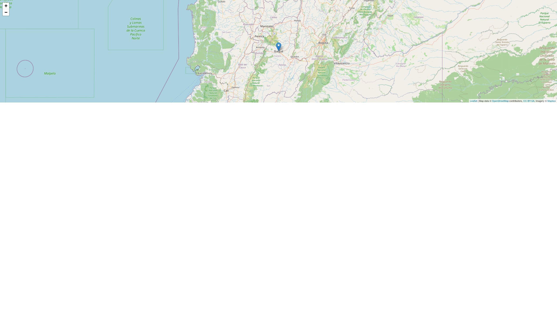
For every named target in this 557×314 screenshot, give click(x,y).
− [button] (6, 12)
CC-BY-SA (528, 100)
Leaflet (473, 100)
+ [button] (6, 6)
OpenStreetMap (500, 100)
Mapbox (551, 100)
